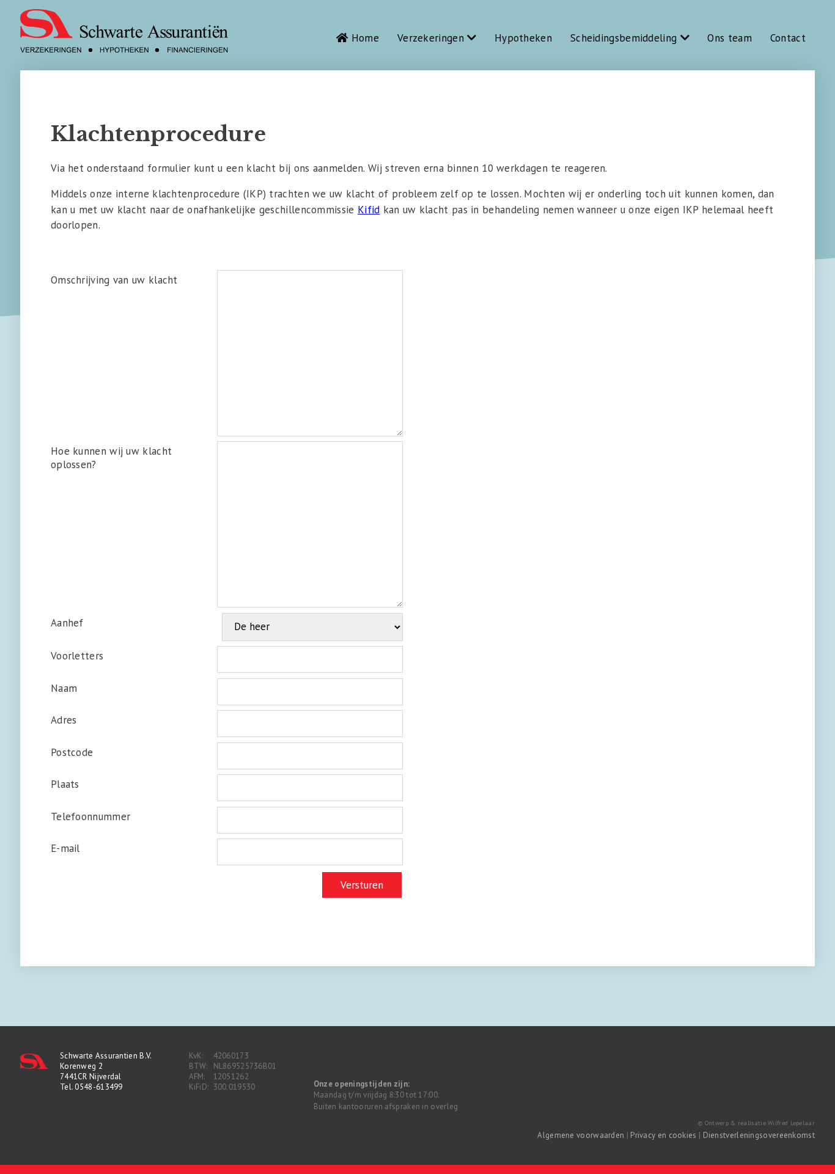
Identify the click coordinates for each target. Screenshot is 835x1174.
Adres (64, 720)
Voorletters (77, 655)
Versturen (361, 885)
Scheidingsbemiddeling (625, 38)
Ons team (729, 38)
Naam (64, 688)
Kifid (369, 209)
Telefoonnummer (90, 816)
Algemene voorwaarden (580, 1135)
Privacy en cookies (663, 1135)
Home (363, 38)
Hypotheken (523, 38)
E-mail (65, 848)
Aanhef (67, 622)
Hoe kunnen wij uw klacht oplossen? (111, 457)
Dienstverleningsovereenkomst (759, 1135)
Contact (788, 38)
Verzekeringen (432, 38)
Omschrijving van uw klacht (114, 280)
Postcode (72, 752)
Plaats (65, 784)
